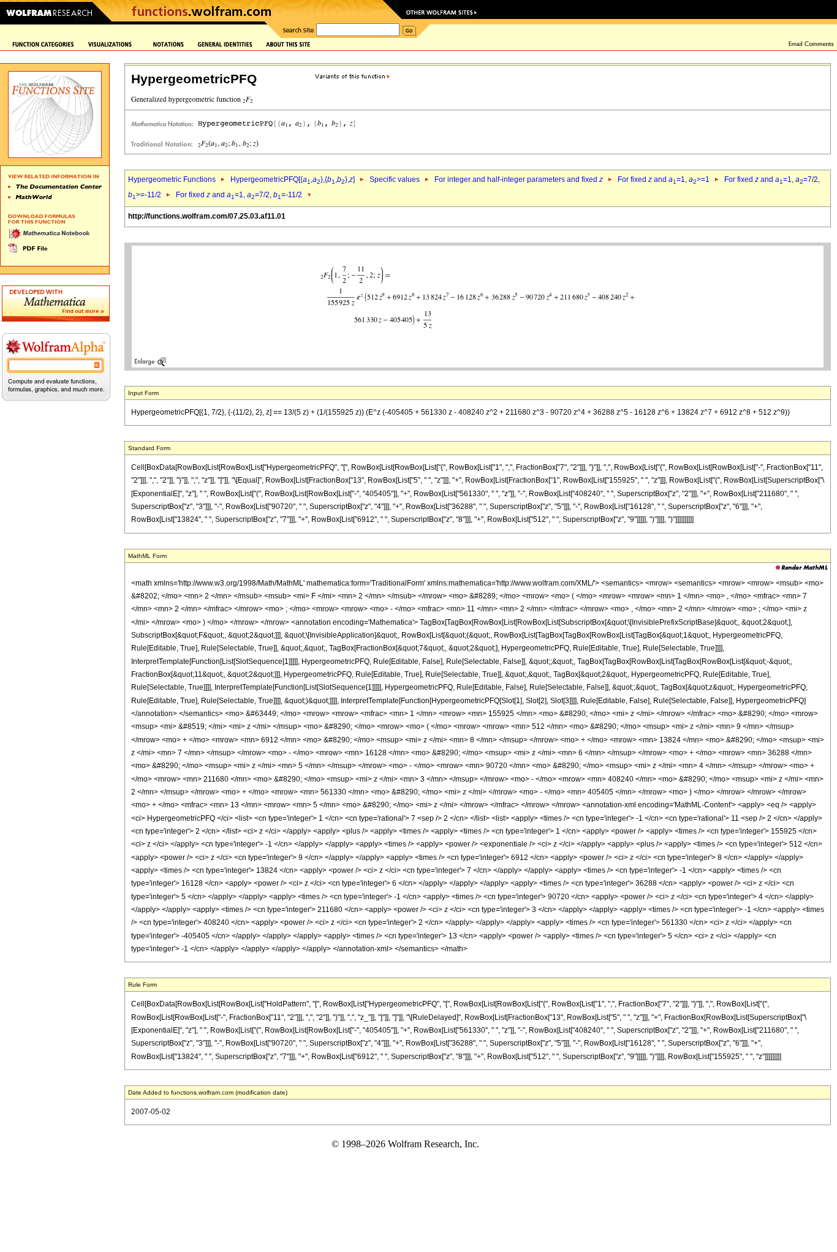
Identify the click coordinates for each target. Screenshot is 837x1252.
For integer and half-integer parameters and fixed (518, 179)
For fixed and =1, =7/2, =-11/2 (239, 194)
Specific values (394, 179)
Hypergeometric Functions (172, 179)
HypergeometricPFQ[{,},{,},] (292, 179)
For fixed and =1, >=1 (664, 179)
